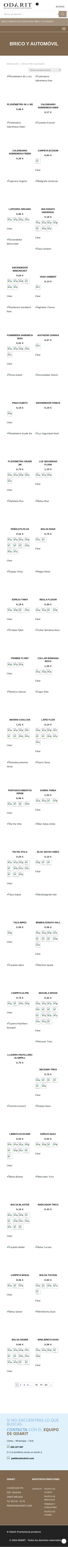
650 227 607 (17, 1446)
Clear (38, 169)
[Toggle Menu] (64, 29)
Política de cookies (49, 1513)
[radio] (38, 161)
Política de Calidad (49, 1490)
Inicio (4, 21)
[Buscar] (63, 14)
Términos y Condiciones (50, 1506)
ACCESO (60, 6)
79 (41, 1384)
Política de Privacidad (49, 1498)
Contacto (37, 1489)
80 (46, 1384)
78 (36, 1384)
